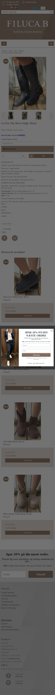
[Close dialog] (52, 330)
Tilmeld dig (36, 355)
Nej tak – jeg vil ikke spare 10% (36, 363)
